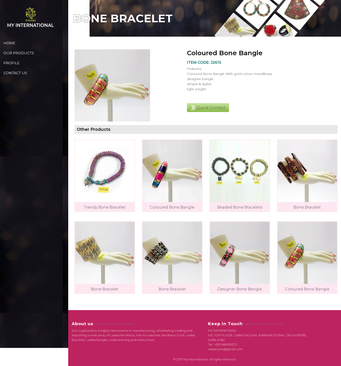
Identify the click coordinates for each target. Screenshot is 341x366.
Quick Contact (210, 107)
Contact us (15, 73)
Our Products (18, 53)
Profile (11, 63)
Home (9, 43)
